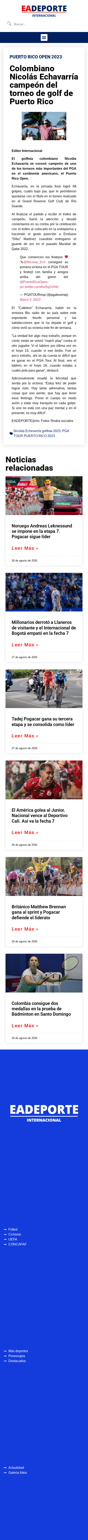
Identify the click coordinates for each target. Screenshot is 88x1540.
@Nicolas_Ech (34, 262)
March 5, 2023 (30, 299)
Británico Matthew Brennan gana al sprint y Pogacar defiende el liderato (39, 912)
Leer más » (25, 548)
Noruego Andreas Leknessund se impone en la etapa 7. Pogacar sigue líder (42, 531)
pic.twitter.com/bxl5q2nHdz (39, 287)
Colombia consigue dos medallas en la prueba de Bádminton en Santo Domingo (41, 1009)
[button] (44, 37)
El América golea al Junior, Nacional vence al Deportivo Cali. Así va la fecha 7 (40, 816)
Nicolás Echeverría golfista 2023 (37, 431)
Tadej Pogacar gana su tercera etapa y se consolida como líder (43, 721)
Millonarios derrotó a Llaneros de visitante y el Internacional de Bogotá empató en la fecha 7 (44, 628)
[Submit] (9, 24)
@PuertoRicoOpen (33, 282)
